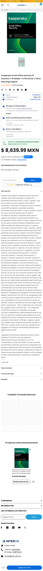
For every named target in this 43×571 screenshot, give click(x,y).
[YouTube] (19, 527)
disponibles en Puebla (24, 108)
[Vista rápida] (30, 449)
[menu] (2, 5)
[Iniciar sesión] (35, 5)
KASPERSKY (36, 95)
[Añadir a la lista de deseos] (33, 482)
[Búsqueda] (8, 5)
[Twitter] (6, 90)
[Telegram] (18, 90)
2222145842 (16, 550)
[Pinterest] (10, 90)
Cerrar (41, 2)
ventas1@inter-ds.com (12, 556)
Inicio (6, 10)
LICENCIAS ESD (35, 99)
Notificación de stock (22, 482)
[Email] (22, 90)
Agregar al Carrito (24, 568)
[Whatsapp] (26, 90)
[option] (21, 33)
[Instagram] (7, 527)
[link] (3, 567)
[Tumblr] (14, 90)
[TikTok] (13, 527)
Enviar (33, 180)
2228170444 (17, 552)
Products (13, 10)
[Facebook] (2, 90)
